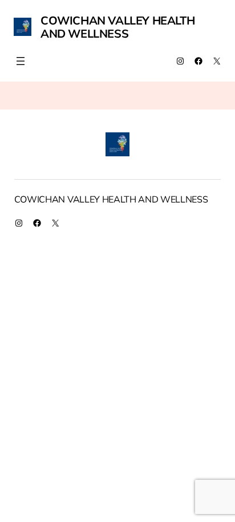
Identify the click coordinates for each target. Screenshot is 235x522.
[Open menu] (20, 61)
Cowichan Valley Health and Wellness (117, 27)
